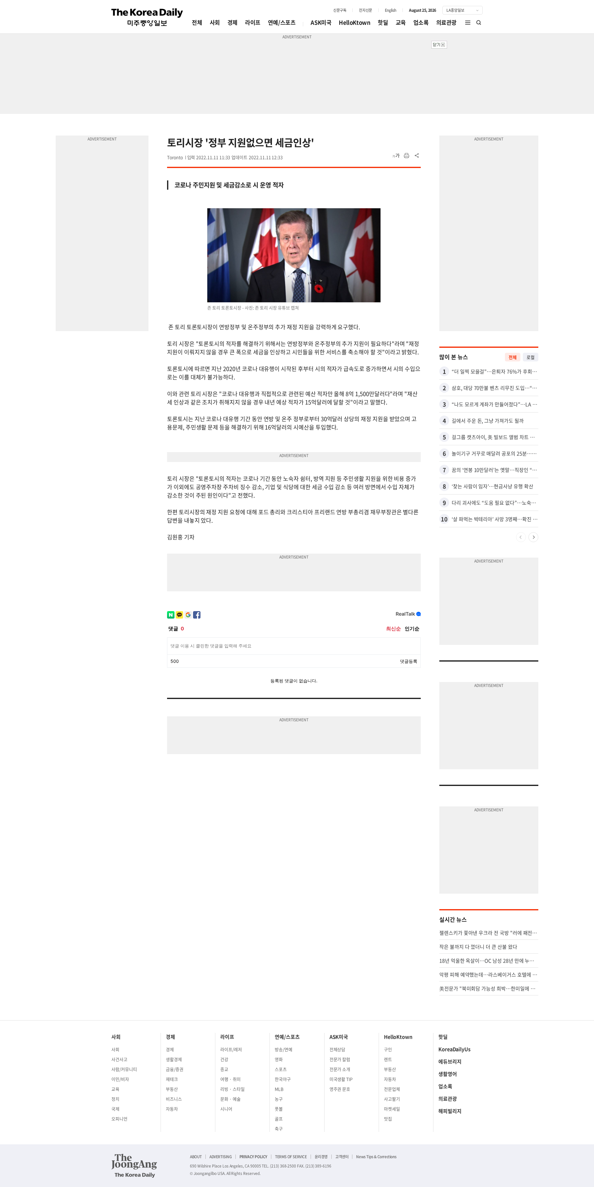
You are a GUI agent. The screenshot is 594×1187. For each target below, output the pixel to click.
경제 (232, 22)
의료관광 (446, 22)
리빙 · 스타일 (232, 1089)
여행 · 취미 (230, 1079)
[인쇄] (406, 155)
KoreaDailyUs (454, 1049)
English (390, 10)
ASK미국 (321, 22)
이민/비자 (120, 1079)
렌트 (388, 1059)
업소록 (421, 22)
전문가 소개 (340, 1069)
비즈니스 (174, 1099)
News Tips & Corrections (376, 1156)
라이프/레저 (231, 1049)
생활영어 (447, 1073)
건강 (224, 1059)
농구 (279, 1099)
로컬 (531, 357)
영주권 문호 (340, 1089)
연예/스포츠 (282, 22)
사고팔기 (392, 1099)
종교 (224, 1069)
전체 (197, 22)
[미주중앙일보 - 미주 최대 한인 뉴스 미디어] (147, 17)
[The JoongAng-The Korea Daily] (134, 1166)
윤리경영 (321, 1156)
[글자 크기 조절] (396, 155)
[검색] (479, 22)
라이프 (252, 22)
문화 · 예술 (230, 1099)
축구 (279, 1128)
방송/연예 (283, 1049)
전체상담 (337, 1049)
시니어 (226, 1109)
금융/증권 (174, 1069)
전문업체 (392, 1089)
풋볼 (279, 1109)
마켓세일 (392, 1109)
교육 (401, 22)
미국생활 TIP (341, 1079)
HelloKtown (354, 22)
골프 (279, 1119)
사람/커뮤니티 (124, 1069)
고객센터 (341, 1156)
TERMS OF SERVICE (291, 1156)
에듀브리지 (450, 1061)
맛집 (388, 1119)
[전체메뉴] (467, 22)
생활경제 (174, 1059)
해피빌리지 (450, 1111)
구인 (388, 1049)
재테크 (172, 1079)
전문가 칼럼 (340, 1059)
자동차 (172, 1109)
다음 (533, 537)
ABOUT (196, 1156)
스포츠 (281, 1069)
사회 (215, 22)
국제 (115, 1109)
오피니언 (119, 1119)
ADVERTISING (220, 1156)
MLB (279, 1089)
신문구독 (339, 10)
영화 (279, 1059)
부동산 (172, 1089)
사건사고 (119, 1059)
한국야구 (283, 1079)
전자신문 (365, 10)
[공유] (417, 155)
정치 (115, 1099)
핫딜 (383, 22)
